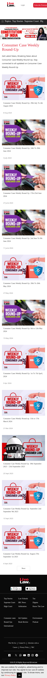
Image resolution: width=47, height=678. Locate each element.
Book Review (23, 622)
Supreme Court (31, 21)
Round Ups (8, 622)
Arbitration (22, 606)
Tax (34, 599)
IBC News (22, 602)
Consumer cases (10, 618)
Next (23, 568)
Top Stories (17, 21)
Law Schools (23, 599)
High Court (8, 606)
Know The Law (38, 606)
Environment (37, 618)
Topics (8, 21)
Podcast (35, 622)
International (8, 626)
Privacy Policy (10, 675)
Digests (35, 602)
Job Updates (22, 618)
